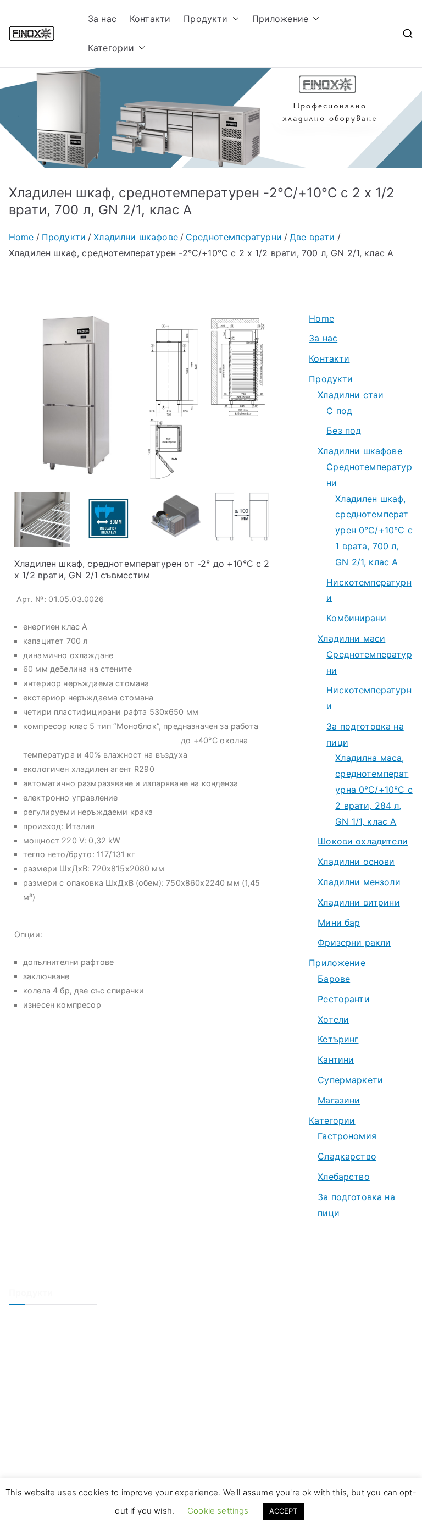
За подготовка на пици (365, 734)
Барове (334, 978)
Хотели (333, 1019)
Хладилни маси (351, 638)
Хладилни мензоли (359, 881)
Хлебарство (344, 1176)
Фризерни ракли (354, 942)
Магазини (339, 1100)
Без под (343, 430)
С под (339, 410)
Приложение (280, 18)
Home (321, 318)
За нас (102, 18)
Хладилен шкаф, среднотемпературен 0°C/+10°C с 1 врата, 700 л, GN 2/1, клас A (374, 530)
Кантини (336, 1059)
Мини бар (339, 922)
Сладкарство (347, 1156)
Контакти (150, 18)
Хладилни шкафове (360, 450)
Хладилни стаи (351, 394)
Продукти (205, 18)
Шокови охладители (363, 841)
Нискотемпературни (369, 590)
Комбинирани (356, 617)
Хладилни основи (356, 861)
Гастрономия (347, 1135)
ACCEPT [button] (283, 1510)
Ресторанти (344, 998)
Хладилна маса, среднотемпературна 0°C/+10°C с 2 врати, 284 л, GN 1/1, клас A (374, 789)
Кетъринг (338, 1039)
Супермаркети (350, 1079)
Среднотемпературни (369, 474)
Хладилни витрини (359, 902)
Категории (111, 47)
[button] (233, 19)
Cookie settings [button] (217, 1510)
